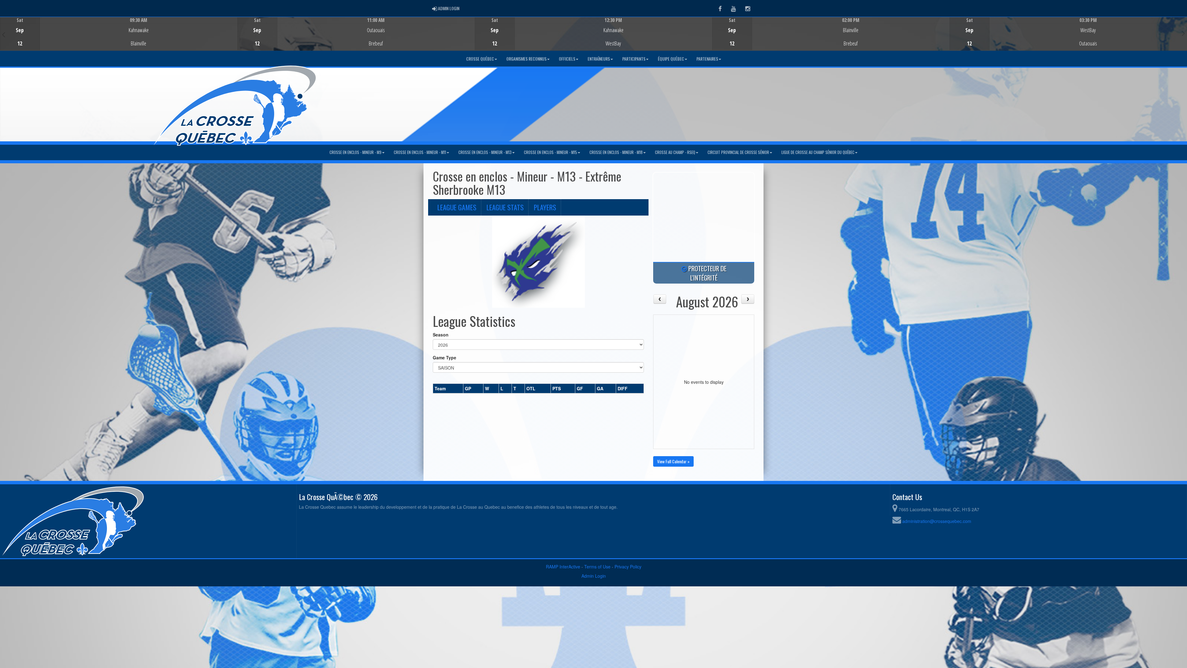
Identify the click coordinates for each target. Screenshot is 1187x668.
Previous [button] (3, 34)
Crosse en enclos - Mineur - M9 (355, 152)
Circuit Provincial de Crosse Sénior (738, 152)
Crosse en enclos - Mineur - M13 (485, 152)
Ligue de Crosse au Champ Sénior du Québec (817, 152)
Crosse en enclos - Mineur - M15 (550, 152)
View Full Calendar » (673, 461)
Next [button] (1183, 33)
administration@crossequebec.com (936, 521)
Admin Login (593, 576)
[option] (118, 33)
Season (441, 335)
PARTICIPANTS (633, 58)
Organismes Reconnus (526, 58)
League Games (456, 207)
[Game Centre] (119, 38)
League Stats (505, 207)
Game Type (444, 357)
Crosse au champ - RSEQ (675, 152)
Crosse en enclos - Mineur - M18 (616, 152)
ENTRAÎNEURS (599, 58)
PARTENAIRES (707, 58)
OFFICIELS (567, 58)
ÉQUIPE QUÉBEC (671, 58)
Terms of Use (597, 566)
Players (545, 207)
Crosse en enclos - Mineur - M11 (420, 152)
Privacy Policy (628, 566)
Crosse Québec (480, 58)
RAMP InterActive (563, 566)
